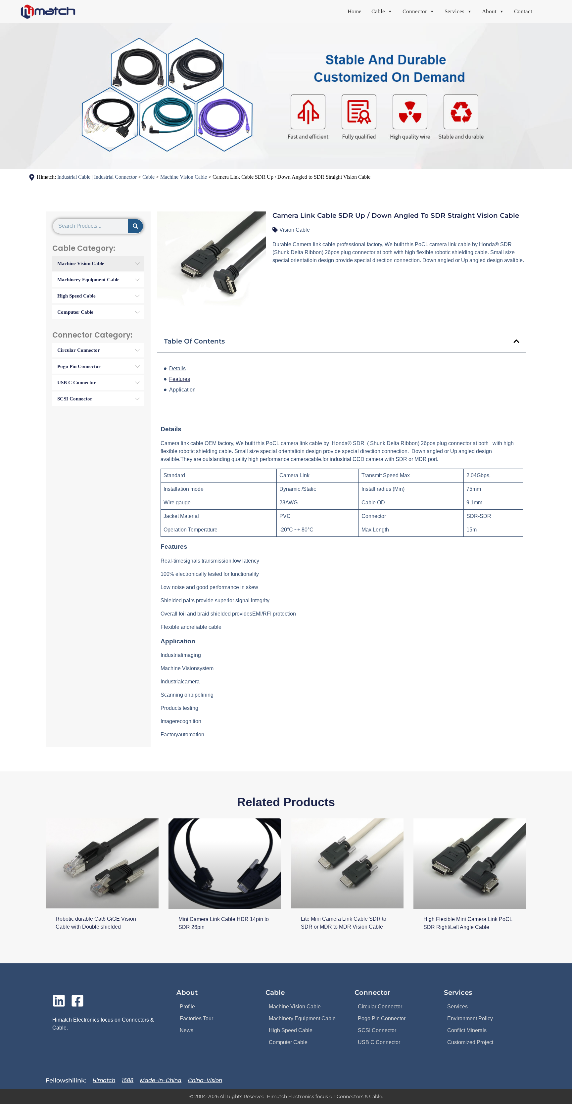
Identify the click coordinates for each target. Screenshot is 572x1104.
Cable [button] (378, 11)
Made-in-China (160, 1080)
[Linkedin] (59, 1000)
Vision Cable (294, 230)
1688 (127, 1080)
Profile (187, 1006)
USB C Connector (379, 1042)
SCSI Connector (377, 1030)
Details (177, 368)
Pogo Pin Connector (381, 1018)
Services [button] (454, 11)
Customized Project (470, 1042)
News (186, 1030)
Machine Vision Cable (295, 1006)
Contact (523, 11)
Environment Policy (470, 1018)
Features (179, 379)
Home (354, 11)
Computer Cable (288, 1042)
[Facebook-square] (77, 1000)
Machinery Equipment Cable (302, 1018)
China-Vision (205, 1080)
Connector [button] (415, 11)
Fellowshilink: (66, 1080)
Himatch (104, 1080)
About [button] (489, 11)
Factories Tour (196, 1018)
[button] (516, 341)
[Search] (135, 226)
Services (457, 1006)
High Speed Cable (290, 1030)
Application (182, 389)
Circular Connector (380, 1006)
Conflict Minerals (467, 1030)
